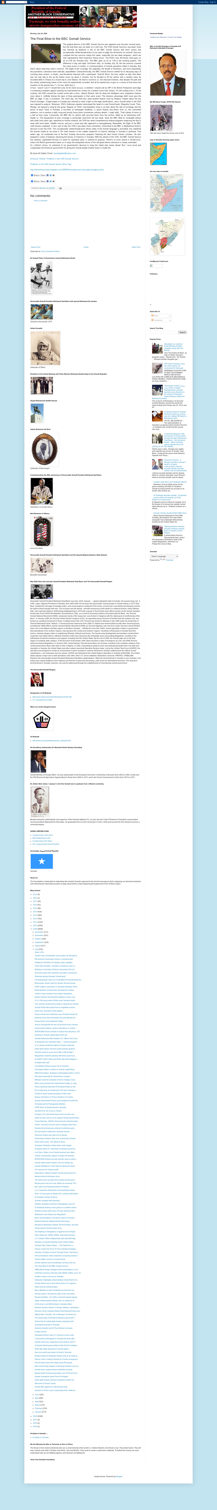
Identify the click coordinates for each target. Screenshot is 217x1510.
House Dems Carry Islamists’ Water (49, 1021)
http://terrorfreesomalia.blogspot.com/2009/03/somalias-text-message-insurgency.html (67, 170)
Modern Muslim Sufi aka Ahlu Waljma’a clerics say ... (56, 997)
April (37, 1402)
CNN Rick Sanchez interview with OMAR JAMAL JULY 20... (58, 1273)
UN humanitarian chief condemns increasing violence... (57, 1256)
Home (86, 247)
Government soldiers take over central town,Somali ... (56, 1138)
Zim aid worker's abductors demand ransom (52, 1132)
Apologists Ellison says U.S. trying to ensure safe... (55, 1335)
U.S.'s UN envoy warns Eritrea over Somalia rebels (55, 1000)
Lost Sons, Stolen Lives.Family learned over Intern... (55, 1152)
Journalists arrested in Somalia (47, 1325)
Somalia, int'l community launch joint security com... (55, 1114)
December (39, 932)
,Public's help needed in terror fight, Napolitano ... (54, 994)
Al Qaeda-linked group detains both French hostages (56, 1345)
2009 (35, 929)
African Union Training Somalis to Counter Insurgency (56, 1359)
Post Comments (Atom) (50, 251)
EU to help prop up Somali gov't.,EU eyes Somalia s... (56, 1090)
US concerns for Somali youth (46, 1170)
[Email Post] (60, 188)
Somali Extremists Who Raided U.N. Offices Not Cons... (57, 1038)
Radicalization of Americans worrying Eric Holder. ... (55, 990)
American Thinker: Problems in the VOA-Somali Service (54, 159)
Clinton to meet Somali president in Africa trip (53, 1094)
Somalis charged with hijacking (47, 1201)
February (39, 1408)
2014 (35, 912)
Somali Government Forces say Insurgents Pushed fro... (57, 1101)
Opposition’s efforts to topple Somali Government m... (56, 1173)
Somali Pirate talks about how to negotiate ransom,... (56, 1007)
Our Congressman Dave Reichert (45, 844)
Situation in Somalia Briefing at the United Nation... (55, 1242)
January (38, 1412)
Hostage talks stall (42, 1063)
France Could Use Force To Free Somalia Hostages (55, 1249)
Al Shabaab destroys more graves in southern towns (55, 1207)
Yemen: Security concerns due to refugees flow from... (56, 1125)
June (37, 1395)
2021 (35, 894)
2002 (35, 1426)
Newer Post (35, 247)
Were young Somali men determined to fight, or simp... (56, 1083)
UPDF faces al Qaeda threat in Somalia (50, 1107)
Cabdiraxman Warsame (158, 37)
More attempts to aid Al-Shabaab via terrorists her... (55, 1290)
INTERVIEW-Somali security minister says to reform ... (56, 1159)
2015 (35, 908)
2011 (35, 922)
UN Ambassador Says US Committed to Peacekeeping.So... (58, 980)
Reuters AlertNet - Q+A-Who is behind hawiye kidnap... (56, 1297)
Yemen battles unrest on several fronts (50, 1259)
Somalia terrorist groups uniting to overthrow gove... (55, 1128)
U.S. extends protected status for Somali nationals (54, 1045)
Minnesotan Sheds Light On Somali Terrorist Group (55, 983)
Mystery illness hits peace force (47, 1176)
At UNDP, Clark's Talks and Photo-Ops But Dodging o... (56, 1059)
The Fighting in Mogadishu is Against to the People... (56, 1232)
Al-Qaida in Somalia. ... (41, 1437)
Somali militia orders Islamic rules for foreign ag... (54, 1163)
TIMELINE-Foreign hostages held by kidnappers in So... (57, 1270)
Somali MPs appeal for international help (51, 1387)
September (39, 942)
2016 (35, 905)
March (37, 1405)
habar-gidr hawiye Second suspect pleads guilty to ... (56, 1049)
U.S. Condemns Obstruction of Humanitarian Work (55, 1190)
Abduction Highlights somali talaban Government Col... (57, 1280)
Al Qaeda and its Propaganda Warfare (50, 1104)
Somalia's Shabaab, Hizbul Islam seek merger (53, 1145)
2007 (35, 1420)
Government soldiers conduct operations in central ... (56, 1028)
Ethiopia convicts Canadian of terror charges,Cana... (55, 1080)
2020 (35, 898)
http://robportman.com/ (41, 838)
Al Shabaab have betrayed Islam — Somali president (56, 1042)
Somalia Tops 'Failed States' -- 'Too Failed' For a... (54, 1245)
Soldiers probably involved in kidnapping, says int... (55, 1204)
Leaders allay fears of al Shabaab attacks (170, 482)
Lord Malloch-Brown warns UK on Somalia (52, 1066)
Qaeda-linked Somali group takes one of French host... (56, 1373)
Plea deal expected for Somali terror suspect (52, 1076)
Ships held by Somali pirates (46, 1287)
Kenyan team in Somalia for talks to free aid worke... (55, 1294)
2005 (35, 1423)
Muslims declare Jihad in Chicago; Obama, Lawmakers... (57, 1307)
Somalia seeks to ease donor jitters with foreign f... (55, 1052)
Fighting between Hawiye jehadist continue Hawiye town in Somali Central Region (174, 529)
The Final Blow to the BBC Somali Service (51, 1266)
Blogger (119, 1476)
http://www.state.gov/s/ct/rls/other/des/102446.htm (52, 697)
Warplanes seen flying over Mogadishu (50, 1214)
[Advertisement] (85, 224)
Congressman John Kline (42, 835)
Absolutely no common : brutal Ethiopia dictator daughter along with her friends (173, 347)
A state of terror (41, 1332)
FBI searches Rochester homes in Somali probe (54, 959)
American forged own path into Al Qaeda (51, 1135)
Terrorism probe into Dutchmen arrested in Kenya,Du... (56, 973)
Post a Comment (40, 201)
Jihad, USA (39, 952)
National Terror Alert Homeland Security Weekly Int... (55, 1018)
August (38, 946)
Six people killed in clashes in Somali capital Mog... (55, 1069)
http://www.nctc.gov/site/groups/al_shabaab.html (51, 741)
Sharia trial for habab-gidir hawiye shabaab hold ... (55, 1321)
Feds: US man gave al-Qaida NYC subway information (56, 1194)
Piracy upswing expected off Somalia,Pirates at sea (55, 1087)
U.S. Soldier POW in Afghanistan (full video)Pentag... (56, 1238)
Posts (155, 316)
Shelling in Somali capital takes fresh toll (51, 1035)
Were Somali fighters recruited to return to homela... (55, 1218)
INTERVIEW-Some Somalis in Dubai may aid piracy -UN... (58, 1032)
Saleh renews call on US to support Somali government (57, 1118)
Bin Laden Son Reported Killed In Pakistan (52, 1187)
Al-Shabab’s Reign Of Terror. (46, 1197)
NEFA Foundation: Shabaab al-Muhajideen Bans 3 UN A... (58, 1073)
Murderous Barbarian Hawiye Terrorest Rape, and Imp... (57, 1225)
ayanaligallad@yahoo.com (64, 153)
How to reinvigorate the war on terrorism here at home (56, 1025)
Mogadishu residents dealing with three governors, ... (56, 1056)
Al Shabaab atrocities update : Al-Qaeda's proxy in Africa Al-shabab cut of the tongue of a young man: (169, 497)
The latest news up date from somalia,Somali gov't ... (55, 1180)
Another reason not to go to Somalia (49, 1277)
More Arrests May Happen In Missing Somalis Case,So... (57, 1366)
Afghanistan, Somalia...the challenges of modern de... (56, 1314)
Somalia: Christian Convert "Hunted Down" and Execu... (57, 1252)
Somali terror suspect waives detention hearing (53, 1370)
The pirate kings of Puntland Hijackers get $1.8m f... (55, 1318)
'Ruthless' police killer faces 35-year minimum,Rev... (55, 1211)
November (39, 935)
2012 (35, 919)
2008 (35, 1416)
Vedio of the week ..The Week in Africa (50, 1142)
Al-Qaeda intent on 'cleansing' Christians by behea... (55, 1149)
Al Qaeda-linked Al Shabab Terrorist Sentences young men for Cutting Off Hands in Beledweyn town (175, 415)
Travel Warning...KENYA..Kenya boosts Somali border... (57, 1121)
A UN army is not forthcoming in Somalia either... (54, 1304)
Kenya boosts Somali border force (48, 1228)
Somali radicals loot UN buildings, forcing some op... (55, 1263)
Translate (169, 560)
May (37, 1398)
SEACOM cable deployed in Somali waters (52, 1349)
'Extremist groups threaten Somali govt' (50, 976)
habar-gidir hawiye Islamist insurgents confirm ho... (55, 1380)
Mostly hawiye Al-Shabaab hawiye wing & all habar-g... (57, 1356)
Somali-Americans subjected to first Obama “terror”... (55, 1342)
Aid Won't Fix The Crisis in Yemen (48, 1111)
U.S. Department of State (42, 700)
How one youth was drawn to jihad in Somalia (53, 1352)
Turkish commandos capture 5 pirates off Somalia (54, 1156)
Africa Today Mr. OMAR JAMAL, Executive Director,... (55, 1235)
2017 (35, 901)
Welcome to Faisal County (45, 1383)
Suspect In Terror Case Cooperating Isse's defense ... (56, 1390)
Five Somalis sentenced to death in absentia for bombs (57, 1004)
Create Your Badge (175, 37)
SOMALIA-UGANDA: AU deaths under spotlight (53, 963)
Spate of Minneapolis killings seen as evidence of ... (55, 1301)
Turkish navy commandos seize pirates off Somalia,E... (56, 956)
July (37, 949)
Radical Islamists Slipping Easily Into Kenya (52, 1221)
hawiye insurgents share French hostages (51, 1377)
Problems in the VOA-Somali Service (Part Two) (50, 164)
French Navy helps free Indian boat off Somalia (53, 1363)
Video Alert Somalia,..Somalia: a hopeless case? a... (55, 966)
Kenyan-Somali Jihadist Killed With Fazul (170, 513)
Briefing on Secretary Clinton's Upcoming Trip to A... (55, 969)
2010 (35, 926)
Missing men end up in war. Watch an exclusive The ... (56, 1183)
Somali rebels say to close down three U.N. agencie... (56, 1283)
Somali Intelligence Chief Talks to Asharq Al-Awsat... (55, 1166)
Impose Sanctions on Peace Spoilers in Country (54, 1097)
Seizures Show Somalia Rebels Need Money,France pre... (58, 1311)
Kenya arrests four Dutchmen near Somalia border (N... (57, 1014)
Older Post (136, 247)
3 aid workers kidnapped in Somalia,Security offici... (55, 1339)
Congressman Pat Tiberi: (42, 841)
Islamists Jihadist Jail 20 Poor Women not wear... (54, 1328)
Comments (157, 320)
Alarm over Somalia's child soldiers (49, 1011)
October (38, 939)
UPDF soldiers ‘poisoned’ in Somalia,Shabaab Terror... (56, 987)
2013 (35, 915)
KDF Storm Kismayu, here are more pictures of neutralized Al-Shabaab (174, 366)
